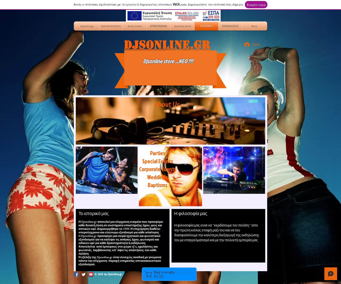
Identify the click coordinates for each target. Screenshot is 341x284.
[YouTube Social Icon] (91, 274)
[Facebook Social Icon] (76, 274)
